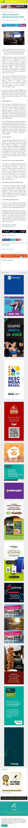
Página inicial (4, 12)
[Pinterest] (17, 240)
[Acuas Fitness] (14, 798)
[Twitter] (12, 240)
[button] (1, 2)
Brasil (13, 235)
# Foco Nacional (11, 12)
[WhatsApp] (15, 240)
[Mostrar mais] (22, 240)
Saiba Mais (10, 823)
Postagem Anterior (5, 272)
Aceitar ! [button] (4, 825)
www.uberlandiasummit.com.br (8, 226)
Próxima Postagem (22, 272)
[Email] (20, 240)
